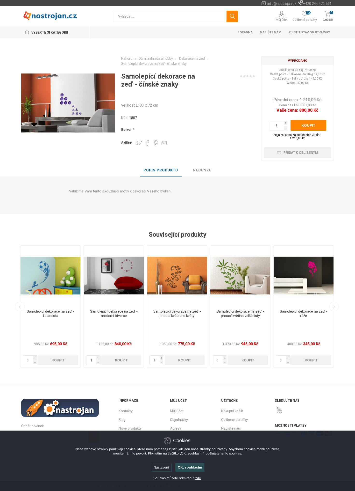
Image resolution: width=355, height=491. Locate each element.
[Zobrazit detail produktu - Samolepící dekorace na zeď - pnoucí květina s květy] (93, 276)
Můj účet (282, 20)
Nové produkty (130, 428)
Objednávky (179, 420)
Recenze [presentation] (202, 170)
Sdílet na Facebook (147, 143)
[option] (92, 306)
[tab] (161, 170)
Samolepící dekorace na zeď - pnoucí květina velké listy (156, 313)
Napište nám (231, 428)
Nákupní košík (232, 411)
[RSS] (279, 410)
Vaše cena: (287, 110)
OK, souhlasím (190, 467)
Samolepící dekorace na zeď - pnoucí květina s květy (92, 313)
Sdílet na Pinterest (155, 143)
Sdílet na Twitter (139, 143)
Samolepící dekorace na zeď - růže (219, 313)
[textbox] (170, 16)
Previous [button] (20, 306)
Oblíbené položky (234, 420)
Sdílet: (126, 143)
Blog (122, 420)
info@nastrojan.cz (281, 3)
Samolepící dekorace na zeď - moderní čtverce (29, 313)
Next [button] (334, 306)
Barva (126, 129)
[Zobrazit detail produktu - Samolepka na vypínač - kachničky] (282, 276)
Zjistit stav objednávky (309, 32)
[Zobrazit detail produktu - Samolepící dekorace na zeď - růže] (219, 276)
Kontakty (126, 411)
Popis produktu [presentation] (160, 170)
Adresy (175, 428)
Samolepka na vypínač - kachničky (282, 313)
